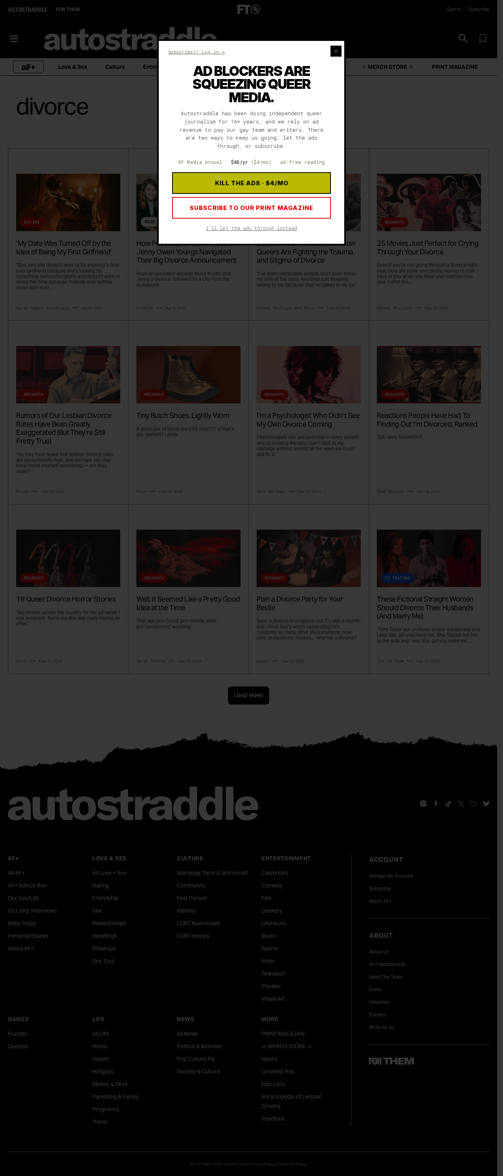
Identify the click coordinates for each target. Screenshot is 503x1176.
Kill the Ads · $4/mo (251, 183)
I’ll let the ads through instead (251, 228)
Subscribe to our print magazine (251, 208)
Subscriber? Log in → (196, 52)
